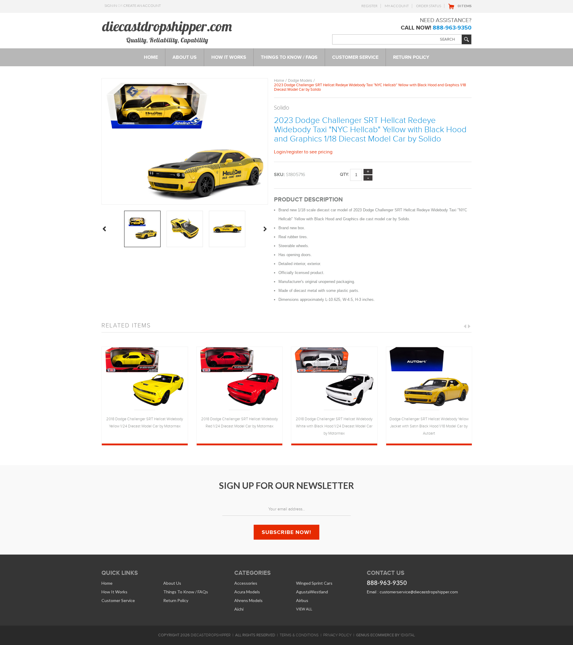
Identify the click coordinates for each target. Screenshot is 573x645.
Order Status (428, 6)
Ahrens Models (248, 600)
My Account (397, 6)
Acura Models (247, 591)
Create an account (142, 5)
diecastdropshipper (211, 635)
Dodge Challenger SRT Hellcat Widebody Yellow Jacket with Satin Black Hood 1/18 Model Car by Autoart (429, 426)
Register (369, 6)
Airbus (302, 600)
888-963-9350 (452, 27)
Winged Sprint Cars (314, 583)
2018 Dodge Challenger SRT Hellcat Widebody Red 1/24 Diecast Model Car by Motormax (239, 422)
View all (304, 609)
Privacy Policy (337, 635)
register (295, 151)
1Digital (408, 635)
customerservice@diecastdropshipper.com (419, 592)
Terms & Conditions (299, 635)
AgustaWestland (312, 591)
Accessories (245, 583)
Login (280, 151)
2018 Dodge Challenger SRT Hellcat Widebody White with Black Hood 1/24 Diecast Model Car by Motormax (334, 426)
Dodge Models (300, 80)
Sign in (110, 5)
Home (279, 80)
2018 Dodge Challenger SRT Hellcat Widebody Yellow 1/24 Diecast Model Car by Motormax (144, 422)
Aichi (239, 609)
